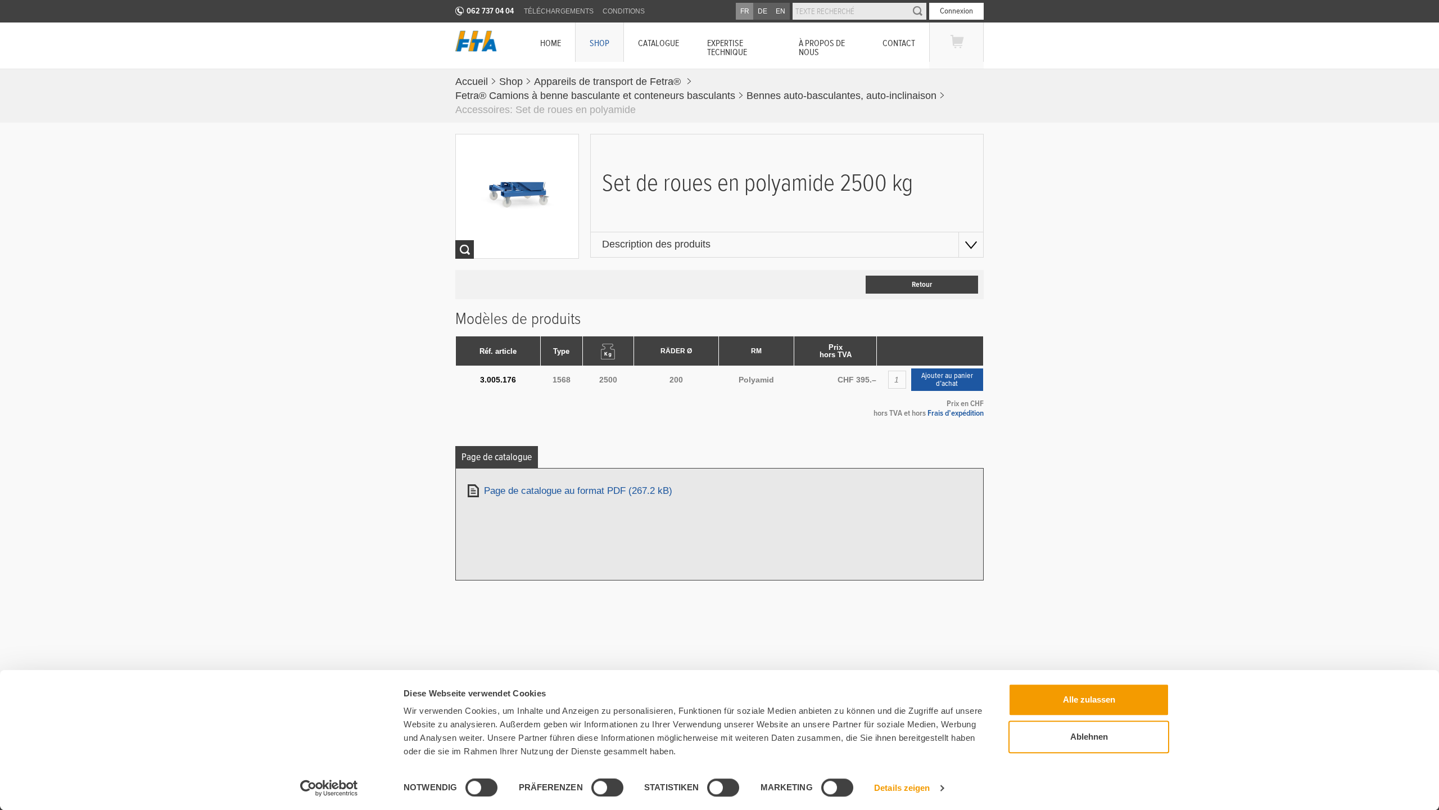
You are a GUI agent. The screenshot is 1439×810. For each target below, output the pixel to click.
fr (744, 11)
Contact (899, 43)
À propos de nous (822, 47)
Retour (922, 284)
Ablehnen (1089, 736)
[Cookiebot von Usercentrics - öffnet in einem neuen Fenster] (329, 788)
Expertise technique (727, 47)
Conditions (624, 11)
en (780, 11)
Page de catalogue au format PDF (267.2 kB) (578, 490)
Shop (599, 43)
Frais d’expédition (955, 413)
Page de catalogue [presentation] (496, 457)
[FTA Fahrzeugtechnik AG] (476, 41)
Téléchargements (559, 11)
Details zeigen (902, 788)
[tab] (496, 457)
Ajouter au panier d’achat (947, 379)
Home (550, 43)
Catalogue (658, 43)
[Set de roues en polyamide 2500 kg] (517, 196)
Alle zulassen (1089, 699)
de (762, 11)
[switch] (598, 789)
